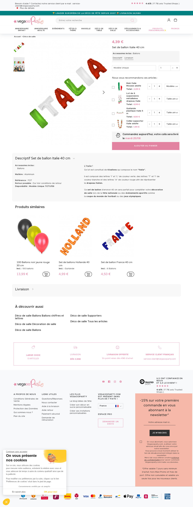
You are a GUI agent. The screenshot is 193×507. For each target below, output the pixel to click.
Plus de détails (27, 8)
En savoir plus (18, 492)
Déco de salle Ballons (28, 330)
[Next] (103, 92)
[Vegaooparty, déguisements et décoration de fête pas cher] (29, 18)
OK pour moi (50, 492)
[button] (6, 501)
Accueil (17, 36)
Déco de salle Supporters (85, 316)
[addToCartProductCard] (46, 274)
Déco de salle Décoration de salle (35, 324)
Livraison (129, 58)
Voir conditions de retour (49, 183)
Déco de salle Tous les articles (88, 321)
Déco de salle (29, 36)
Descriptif (117, 58)
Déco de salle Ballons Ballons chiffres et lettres (39, 317)
